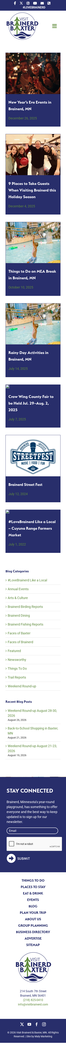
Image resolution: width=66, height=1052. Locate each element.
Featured (14, 651)
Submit (23, 858)
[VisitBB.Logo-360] (22, 14)
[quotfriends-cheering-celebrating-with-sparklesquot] (33, 54)
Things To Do (17, 668)
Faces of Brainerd (20, 642)
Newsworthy (17, 660)
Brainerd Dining (19, 615)
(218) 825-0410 (33, 1000)
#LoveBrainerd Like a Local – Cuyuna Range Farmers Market (32, 528)
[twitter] (22, 1024)
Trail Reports (17, 677)
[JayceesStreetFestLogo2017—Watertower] (33, 437)
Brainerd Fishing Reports (25, 624)
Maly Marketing (43, 1036)
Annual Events (18, 589)
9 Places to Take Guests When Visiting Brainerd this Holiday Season (32, 190)
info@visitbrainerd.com (33, 1004)
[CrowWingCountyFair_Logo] (7, 386)
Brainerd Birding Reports (25, 607)
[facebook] (36, 1024)
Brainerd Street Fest (25, 484)
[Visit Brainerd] (33, 224)
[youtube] (29, 1024)
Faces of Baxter (19, 633)
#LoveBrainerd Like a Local (27, 580)
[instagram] (44, 1024)
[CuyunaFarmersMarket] (7, 511)
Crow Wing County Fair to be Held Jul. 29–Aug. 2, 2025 (31, 403)
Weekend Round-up (22, 686)
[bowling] (33, 136)
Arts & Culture (18, 598)
